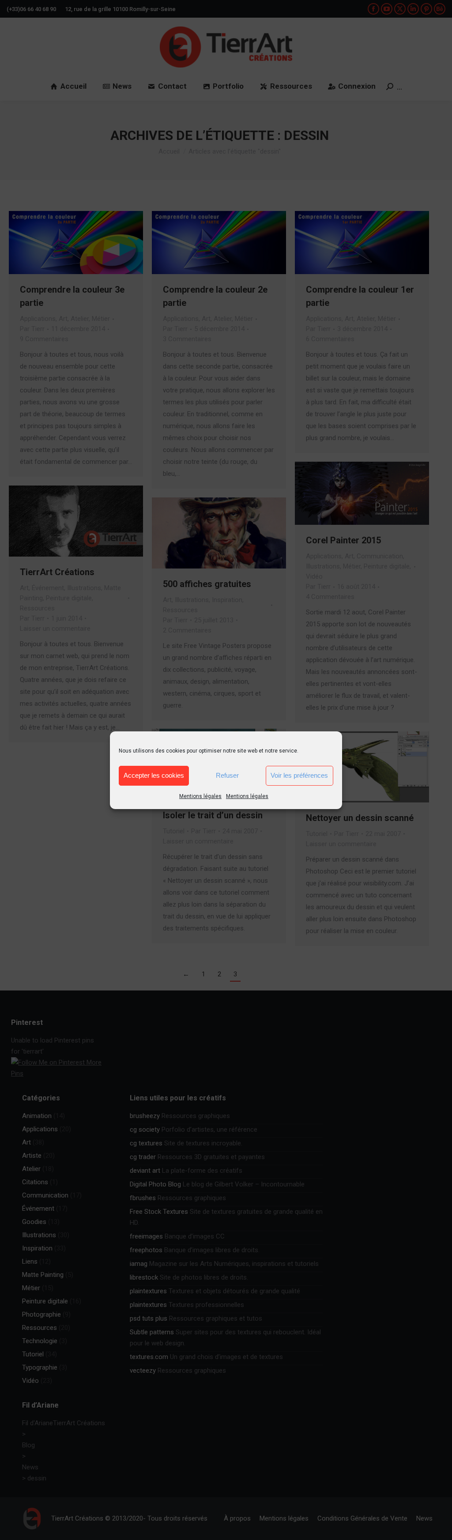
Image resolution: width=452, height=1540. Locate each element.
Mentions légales (200, 796)
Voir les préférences (299, 775)
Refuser (227, 775)
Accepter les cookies (154, 775)
